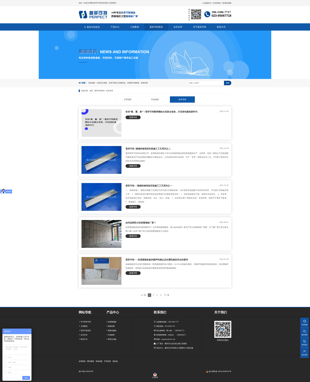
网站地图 (228, 3)
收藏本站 (207, 3)
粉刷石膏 (144, 83)
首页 (91, 91)
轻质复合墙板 (102, 83)
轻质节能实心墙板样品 (117, 83)
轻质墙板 (91, 83)
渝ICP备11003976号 (86, 371)
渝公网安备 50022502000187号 (219, 371)
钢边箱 (115, 361)
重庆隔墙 (90, 361)
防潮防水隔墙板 (133, 83)
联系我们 (217, 3)
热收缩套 (99, 361)
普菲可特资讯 (99, 91)
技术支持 (109, 91)
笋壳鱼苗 (107, 361)
